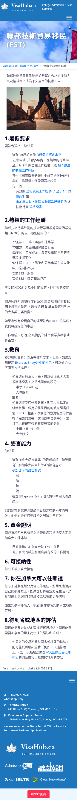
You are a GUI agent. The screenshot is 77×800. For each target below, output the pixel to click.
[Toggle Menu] (69, 17)
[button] (41, 202)
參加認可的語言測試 (26, 470)
